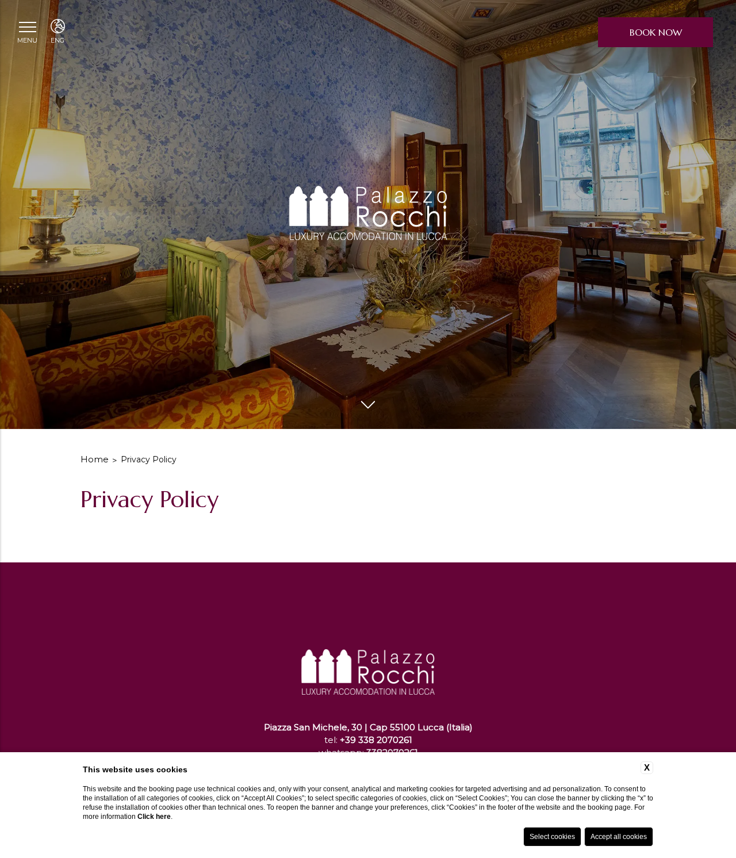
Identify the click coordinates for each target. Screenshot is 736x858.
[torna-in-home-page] (367, 645)
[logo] (368, 214)
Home (94, 459)
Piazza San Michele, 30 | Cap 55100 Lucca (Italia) (368, 727)
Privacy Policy (149, 459)
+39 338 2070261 (376, 739)
